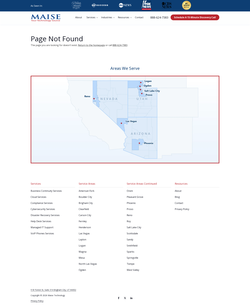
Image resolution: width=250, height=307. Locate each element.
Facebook (119, 298)
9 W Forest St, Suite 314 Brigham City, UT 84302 (53, 289)
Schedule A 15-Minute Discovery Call (195, 17)
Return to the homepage (91, 45)
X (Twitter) (125, 298)
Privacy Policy (37, 300)
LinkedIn (131, 298)
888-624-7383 (159, 17)
